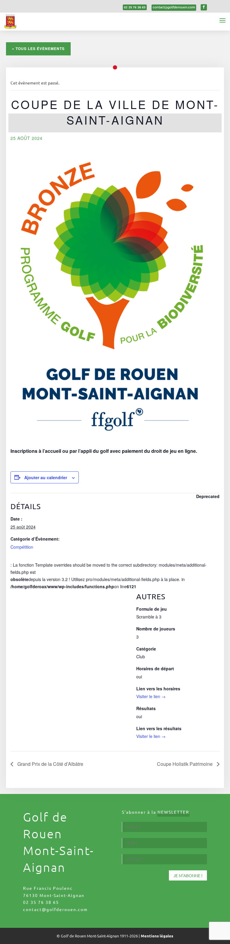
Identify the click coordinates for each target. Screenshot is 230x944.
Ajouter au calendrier (45, 477)
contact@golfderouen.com (55, 909)
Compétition (21, 547)
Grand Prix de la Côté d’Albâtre (49, 763)
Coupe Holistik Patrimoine (185, 763)
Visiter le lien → (151, 696)
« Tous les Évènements (38, 48)
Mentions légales (157, 935)
